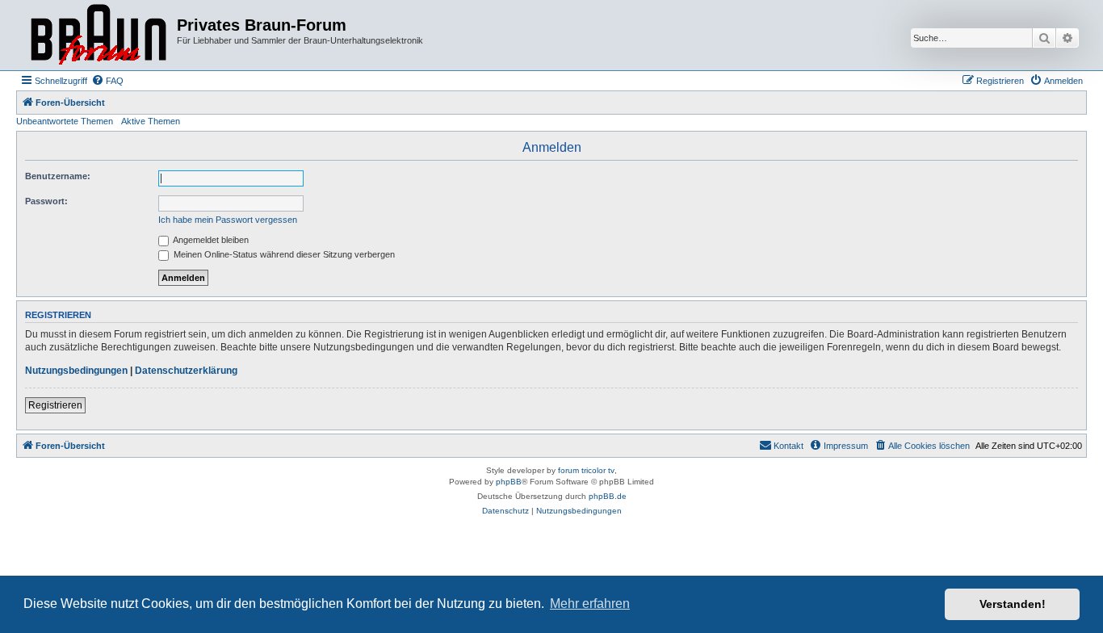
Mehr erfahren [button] (590, 603)
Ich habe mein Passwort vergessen (227, 219)
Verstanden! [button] (1012, 603)
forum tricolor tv (586, 470)
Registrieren (55, 405)
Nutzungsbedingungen (76, 370)
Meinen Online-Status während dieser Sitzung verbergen (283, 254)
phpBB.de (608, 496)
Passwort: (46, 201)
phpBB (509, 481)
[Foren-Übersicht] (98, 35)
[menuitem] (107, 80)
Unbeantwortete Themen (64, 121)
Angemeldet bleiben (210, 240)
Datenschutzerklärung (186, 370)
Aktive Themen (150, 121)
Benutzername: (57, 176)
